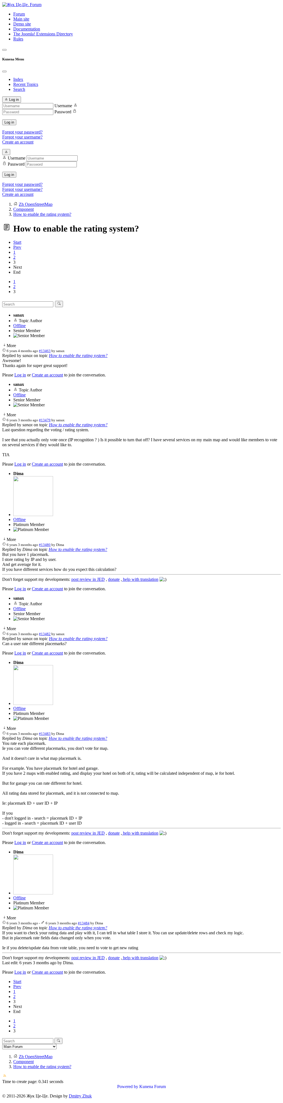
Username (63, 105)
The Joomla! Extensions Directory (43, 34)
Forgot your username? (22, 137)
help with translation (140, 579)
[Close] (4, 71)
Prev (17, 247)
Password (62, 111)
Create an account (17, 142)
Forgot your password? (22, 132)
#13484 (84, 923)
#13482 (45, 634)
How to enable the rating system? (78, 355)
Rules (18, 39)
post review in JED (88, 579)
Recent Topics (25, 84)
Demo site (22, 24)
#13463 (45, 351)
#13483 (45, 734)
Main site (21, 19)
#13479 (45, 420)
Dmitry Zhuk (80, 1096)
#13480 (45, 545)
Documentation (26, 29)
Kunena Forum (152, 1086)
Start (17, 242)
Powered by (127, 1086)
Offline (19, 325)
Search (19, 89)
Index (18, 79)
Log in (9, 122)
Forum (19, 14)
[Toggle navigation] (4, 50)
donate (114, 579)
